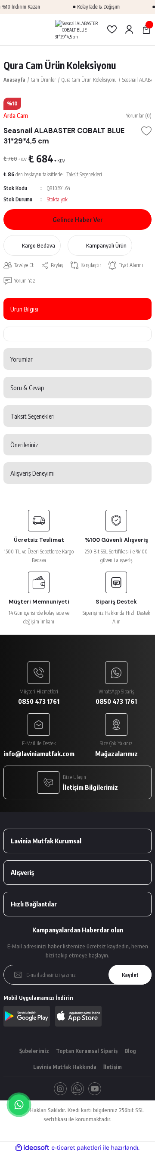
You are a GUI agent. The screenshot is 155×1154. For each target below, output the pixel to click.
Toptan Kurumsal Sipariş (87, 1050)
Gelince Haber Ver (78, 219)
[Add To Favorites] (146, 131)
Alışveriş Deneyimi (32, 473)
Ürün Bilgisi (24, 309)
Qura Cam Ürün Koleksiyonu (59, 65)
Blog (130, 1050)
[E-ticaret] (76, 1147)
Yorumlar (21, 359)
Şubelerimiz (34, 1050)
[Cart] (146, 29)
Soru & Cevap (27, 387)
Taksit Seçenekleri (32, 416)
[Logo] (77, 29)
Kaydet (130, 975)
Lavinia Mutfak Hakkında (64, 1066)
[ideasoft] (32, 1148)
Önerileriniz (24, 444)
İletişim (112, 1066)
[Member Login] (129, 29)
